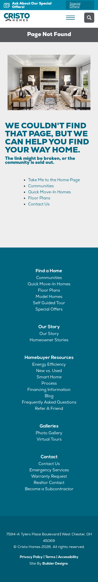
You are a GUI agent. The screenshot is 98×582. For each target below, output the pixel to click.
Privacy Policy (31, 557)
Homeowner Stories (49, 340)
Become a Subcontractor (49, 489)
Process (49, 383)
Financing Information (49, 389)
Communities (41, 186)
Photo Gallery (49, 433)
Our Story (49, 327)
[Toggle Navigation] (70, 17)
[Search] (89, 18)
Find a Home (49, 271)
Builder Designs (55, 564)
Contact (49, 457)
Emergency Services (49, 470)
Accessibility (68, 557)
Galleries (49, 426)
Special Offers (49, 309)
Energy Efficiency (49, 364)
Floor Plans (39, 198)
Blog (49, 396)
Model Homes (49, 296)
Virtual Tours (49, 439)
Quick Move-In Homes (49, 192)
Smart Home (49, 377)
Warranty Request (49, 476)
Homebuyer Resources (49, 358)
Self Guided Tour (49, 302)
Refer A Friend (49, 408)
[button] (89, 18)
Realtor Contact (49, 482)
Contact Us (39, 204)
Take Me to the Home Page (54, 179)
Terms (50, 557)
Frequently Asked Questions (49, 402)
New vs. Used (49, 370)
